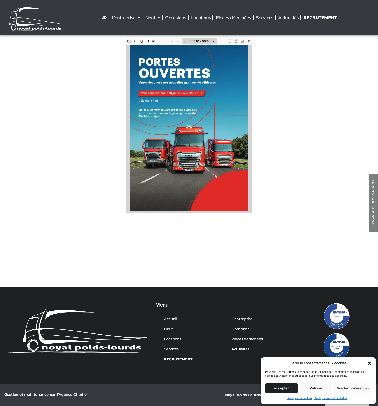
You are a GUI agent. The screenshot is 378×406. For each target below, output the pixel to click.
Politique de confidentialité (330, 398)
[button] (369, 363)
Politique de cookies (299, 398)
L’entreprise (124, 17)
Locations (201, 17)
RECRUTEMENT (320, 17)
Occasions (175, 17)
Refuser (316, 388)
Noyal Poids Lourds (243, 395)
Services (264, 17)
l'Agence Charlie (72, 394)
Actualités (288, 17)
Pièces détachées (233, 17)
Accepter (281, 388)
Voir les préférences (353, 388)
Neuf (150, 17)
